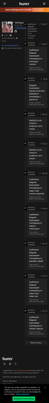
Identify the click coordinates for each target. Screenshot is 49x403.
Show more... (36, 343)
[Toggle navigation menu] (4, 3)
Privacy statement (22, 394)
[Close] (45, 387)
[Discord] (4, 364)
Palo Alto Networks (20, 370)
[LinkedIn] (10, 364)
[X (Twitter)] (15, 364)
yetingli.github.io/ (11, 45)
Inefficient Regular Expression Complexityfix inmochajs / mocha (32, 31)
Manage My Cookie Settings (24, 399)
